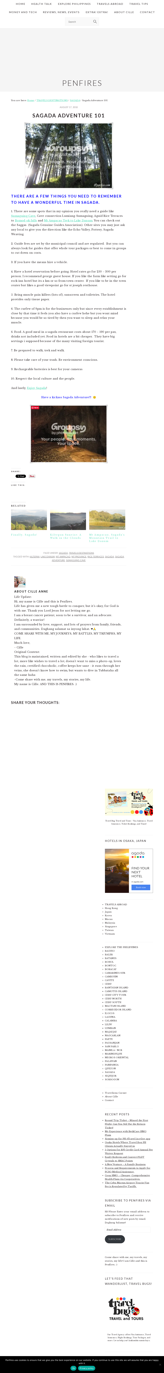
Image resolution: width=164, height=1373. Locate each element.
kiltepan (35, 556)
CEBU (108, 984)
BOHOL (109, 962)
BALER (109, 954)
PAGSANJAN (112, 1043)
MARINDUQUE (113, 1054)
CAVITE (109, 980)
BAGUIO (110, 951)
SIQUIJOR (111, 1076)
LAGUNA (110, 1017)
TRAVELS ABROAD (116, 904)
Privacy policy (87, 1368)
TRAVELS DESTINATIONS (81, 553)
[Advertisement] (82, 50)
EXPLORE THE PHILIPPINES (121, 947)
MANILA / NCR (113, 1050)
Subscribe (114, 1239)
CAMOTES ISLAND (116, 991)
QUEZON (110, 1068)
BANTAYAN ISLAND (116, 987)
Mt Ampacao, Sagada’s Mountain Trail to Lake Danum (107, 538)
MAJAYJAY (111, 1032)
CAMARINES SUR (115, 973)
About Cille (111, 1096)
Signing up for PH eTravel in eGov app (127, 1139)
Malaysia (110, 923)
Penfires (82, 82)
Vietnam (110, 934)
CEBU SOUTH (113, 1002)
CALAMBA (111, 1020)
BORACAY (110, 969)
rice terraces (96, 556)
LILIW (108, 1024)
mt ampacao (63, 556)
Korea (108, 915)
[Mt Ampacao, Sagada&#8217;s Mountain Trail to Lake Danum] (107, 520)
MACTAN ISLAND (115, 1006)
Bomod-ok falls (26, 220)
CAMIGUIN (111, 976)
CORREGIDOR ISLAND (118, 1009)
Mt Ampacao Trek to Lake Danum (68, 220)
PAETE (109, 1039)
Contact (109, 1100)
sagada (109, 556)
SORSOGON (112, 1079)
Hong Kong (111, 908)
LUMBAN (110, 1028)
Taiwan (109, 930)
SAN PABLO (112, 1046)
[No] (160, 1364)
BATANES (110, 958)
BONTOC (110, 965)
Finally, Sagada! (24, 534)
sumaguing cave (76, 560)
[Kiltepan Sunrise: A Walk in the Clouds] (68, 520)
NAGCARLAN (112, 1035)
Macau (109, 919)
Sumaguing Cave (23, 215)
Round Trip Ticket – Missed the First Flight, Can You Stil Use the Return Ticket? (126, 1124)
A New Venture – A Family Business (125, 1164)
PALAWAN (111, 1061)
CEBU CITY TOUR (115, 995)
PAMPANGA (112, 1065)
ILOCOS (109, 1013)
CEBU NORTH (113, 998)
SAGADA (63, 553)
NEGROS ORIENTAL (117, 1057)
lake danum (48, 556)
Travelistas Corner (116, 1093)
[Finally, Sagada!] (29, 520)
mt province (79, 556)
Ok (73, 1368)
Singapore (111, 926)
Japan (108, 912)
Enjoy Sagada (36, 388)
